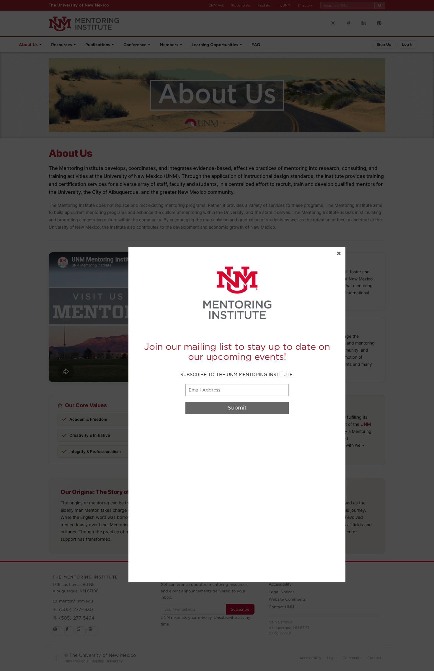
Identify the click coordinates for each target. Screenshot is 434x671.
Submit (237, 407)
